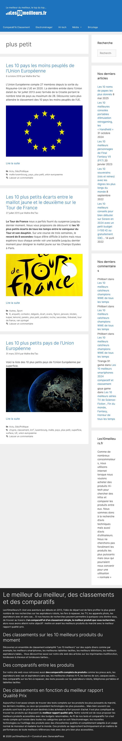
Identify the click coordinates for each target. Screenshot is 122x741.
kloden (73, 314)
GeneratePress (56, 736)
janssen (65, 314)
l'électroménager (80, 719)
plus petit (39, 174)
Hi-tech (62, 27)
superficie (76, 430)
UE (16, 433)
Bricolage (93, 27)
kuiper (9, 317)
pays (30, 174)
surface (9, 433)
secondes (61, 317)
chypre (12, 430)
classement (23, 430)
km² (32, 430)
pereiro (25, 317)
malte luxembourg (18, 174)
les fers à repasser (70, 613)
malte (51, 430)
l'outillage (26, 722)
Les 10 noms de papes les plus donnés (105, 90)
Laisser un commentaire (21, 177)
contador (25, 314)
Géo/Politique (21, 171)
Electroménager (44, 27)
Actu (11, 171)
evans (49, 314)
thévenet (72, 317)
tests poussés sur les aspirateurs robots (71, 679)
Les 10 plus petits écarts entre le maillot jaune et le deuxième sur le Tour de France (41, 202)
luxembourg (41, 430)
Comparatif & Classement (16, 27)
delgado (35, 314)
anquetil (15, 314)
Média (75, 27)
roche (52, 317)
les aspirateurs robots (47, 613)
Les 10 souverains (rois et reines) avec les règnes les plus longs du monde (106, 180)
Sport (19, 310)
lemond (17, 317)
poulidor (44, 317)
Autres (12, 310)
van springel (23, 320)
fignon (57, 314)
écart (42, 314)
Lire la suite (13, 163)
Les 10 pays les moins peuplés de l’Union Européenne (40, 68)
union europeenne (54, 174)
